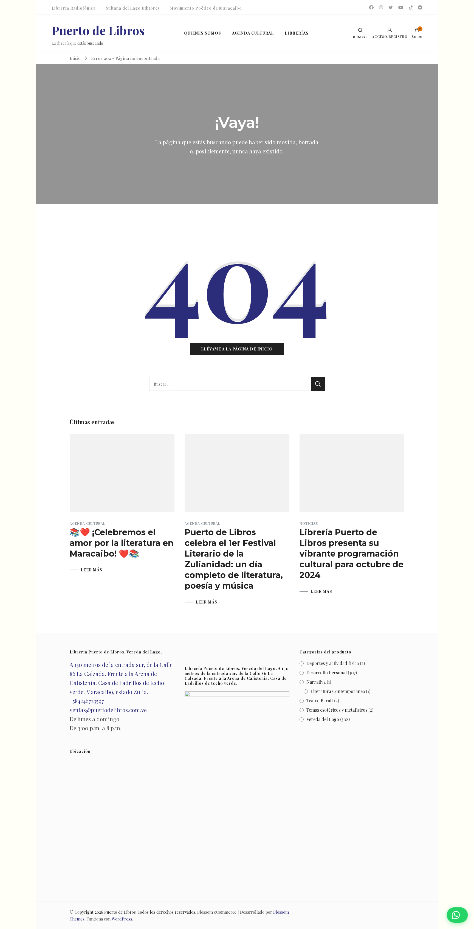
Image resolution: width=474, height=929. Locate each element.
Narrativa (316, 682)
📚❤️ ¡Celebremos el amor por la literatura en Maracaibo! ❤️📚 (122, 543)
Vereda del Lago (322, 719)
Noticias (309, 523)
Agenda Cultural (87, 523)
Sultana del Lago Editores (133, 8)
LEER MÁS (91, 570)
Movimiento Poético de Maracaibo (206, 8)
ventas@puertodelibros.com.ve (108, 710)
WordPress (122, 919)
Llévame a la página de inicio (237, 349)
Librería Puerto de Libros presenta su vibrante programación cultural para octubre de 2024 (352, 553)
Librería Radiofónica (74, 8)
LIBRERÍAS (297, 33)
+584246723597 (87, 701)
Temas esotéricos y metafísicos (336, 710)
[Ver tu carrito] (417, 31)
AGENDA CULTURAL (253, 33)
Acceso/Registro (390, 36)
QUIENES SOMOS (202, 33)
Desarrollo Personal (326, 672)
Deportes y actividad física (332, 663)
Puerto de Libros (98, 30)
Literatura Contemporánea (338, 691)
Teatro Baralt (319, 700)
